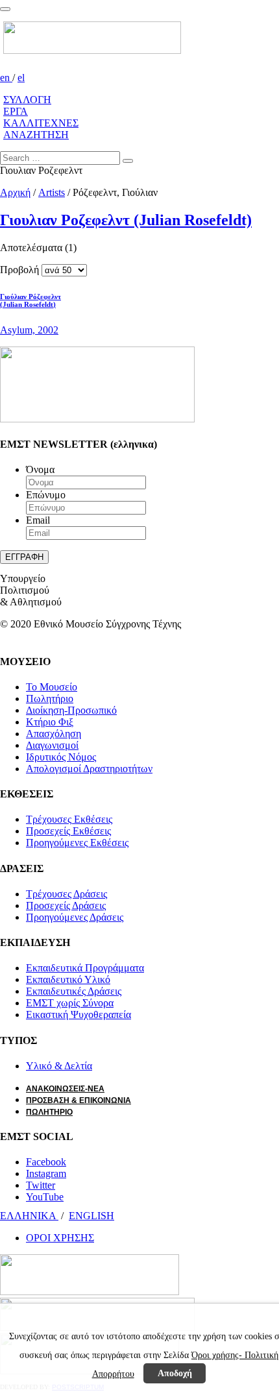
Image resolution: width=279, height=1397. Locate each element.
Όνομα (40, 469)
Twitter (40, 1185)
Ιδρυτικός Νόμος (61, 756)
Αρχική (15, 192)
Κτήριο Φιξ (49, 721)
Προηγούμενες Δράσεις (74, 917)
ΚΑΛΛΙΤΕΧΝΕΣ (41, 122)
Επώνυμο (46, 494)
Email (38, 520)
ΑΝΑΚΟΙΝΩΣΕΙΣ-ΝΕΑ (65, 1088)
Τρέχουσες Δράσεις (66, 893)
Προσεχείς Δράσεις (66, 905)
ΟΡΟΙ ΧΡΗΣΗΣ (60, 1237)
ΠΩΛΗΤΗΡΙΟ (49, 1112)
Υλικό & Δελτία (59, 1065)
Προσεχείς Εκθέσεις (68, 830)
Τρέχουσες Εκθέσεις (69, 819)
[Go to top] (5, 9)
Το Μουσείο (51, 686)
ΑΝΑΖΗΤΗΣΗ (36, 134)
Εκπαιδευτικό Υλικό (68, 979)
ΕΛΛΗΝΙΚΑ (29, 1215)
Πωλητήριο (49, 698)
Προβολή (19, 269)
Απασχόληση (53, 733)
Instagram (46, 1173)
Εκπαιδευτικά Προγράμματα (85, 967)
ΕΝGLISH (91, 1215)
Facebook (46, 1161)
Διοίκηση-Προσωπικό (71, 710)
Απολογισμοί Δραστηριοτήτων (89, 768)
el (21, 77)
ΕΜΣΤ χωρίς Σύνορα (70, 1002)
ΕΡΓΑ (15, 111)
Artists (51, 192)
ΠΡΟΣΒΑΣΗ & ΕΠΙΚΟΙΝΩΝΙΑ (78, 1100)
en (6, 77)
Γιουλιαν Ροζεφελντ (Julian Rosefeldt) (126, 220)
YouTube (45, 1196)
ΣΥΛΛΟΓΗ (27, 99)
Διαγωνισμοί (52, 745)
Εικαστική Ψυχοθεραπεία (78, 1014)
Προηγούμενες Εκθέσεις (77, 842)
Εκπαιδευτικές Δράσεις (73, 991)
